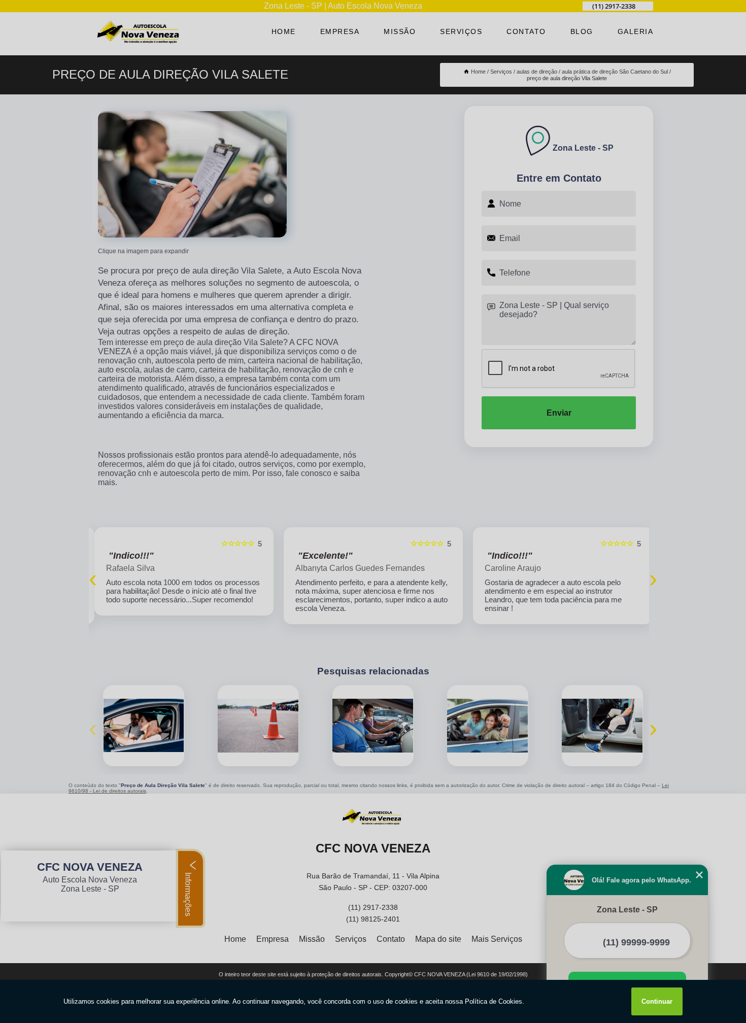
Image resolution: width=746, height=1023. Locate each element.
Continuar (656, 1001)
